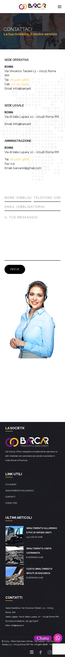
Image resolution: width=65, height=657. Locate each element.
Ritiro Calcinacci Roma (21, 641)
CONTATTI (10, 497)
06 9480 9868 (19, 80)
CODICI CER (11, 503)
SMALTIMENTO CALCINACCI (19, 490)
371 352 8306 (20, 84)
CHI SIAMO (10, 484)
